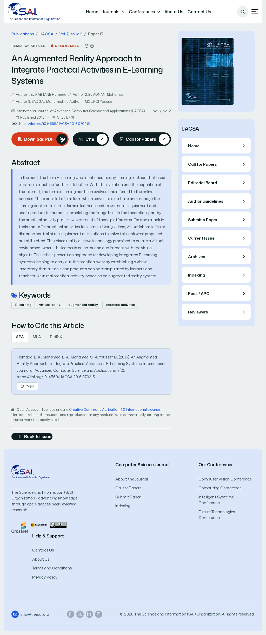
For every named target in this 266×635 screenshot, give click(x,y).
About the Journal (131, 479)
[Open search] (242, 11)
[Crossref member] (19, 527)
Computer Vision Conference (225, 479)
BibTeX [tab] (56, 336)
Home (92, 12)
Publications (22, 34)
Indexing (122, 506)
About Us (173, 12)
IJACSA (47, 34)
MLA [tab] (37, 336)
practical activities (120, 305)
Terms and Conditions (52, 568)
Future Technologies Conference (216, 515)
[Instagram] (98, 614)
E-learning (23, 305)
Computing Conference (220, 488)
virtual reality (50, 305)
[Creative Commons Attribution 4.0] (58, 524)
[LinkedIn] (89, 614)
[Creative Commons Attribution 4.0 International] (89, 46)
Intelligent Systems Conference (216, 500)
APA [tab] (20, 336)
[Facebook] (70, 614)
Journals (110, 12)
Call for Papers (128, 488)
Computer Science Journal (142, 464)
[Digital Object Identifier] (39, 524)
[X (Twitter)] (80, 614)
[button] (254, 12)
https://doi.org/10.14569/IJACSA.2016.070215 (54, 123)
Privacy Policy (44, 577)
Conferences (142, 12)
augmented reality (83, 305)
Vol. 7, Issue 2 (70, 34)
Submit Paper (128, 497)
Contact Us (199, 12)
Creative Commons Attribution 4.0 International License (114, 409)
